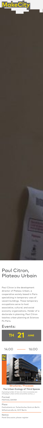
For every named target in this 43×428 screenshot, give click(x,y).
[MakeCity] (16, 4)
